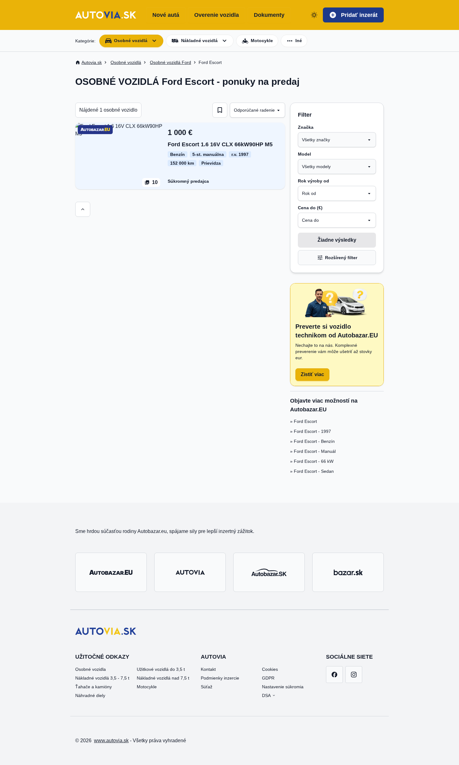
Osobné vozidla (90, 669)
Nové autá (165, 15)
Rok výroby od (313, 180)
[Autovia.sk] (190, 572)
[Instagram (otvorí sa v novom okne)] (353, 674)
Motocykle (147, 686)
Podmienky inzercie (220, 677)
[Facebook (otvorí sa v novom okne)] (334, 674)
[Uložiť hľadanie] (219, 110)
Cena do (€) (310, 207)
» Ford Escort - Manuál (313, 451)
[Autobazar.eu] (111, 572)
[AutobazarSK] (269, 572)
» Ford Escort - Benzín (312, 441)
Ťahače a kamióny (93, 686)
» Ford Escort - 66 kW (311, 461)
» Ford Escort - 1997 (310, 431)
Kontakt (208, 669)
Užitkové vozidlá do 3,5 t (161, 669)
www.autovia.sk (111, 740)
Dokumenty (269, 15)
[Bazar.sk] (348, 572)
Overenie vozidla (216, 15)
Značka (305, 127)
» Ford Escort (303, 421)
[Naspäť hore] (82, 209)
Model (304, 154)
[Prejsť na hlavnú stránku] (105, 15)
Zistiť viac (312, 374)
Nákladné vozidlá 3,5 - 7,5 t (102, 677)
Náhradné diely (90, 695)
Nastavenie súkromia (283, 686)
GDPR (268, 677)
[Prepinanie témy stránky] (314, 15)
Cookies (270, 669)
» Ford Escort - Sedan (312, 471)
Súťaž (206, 686)
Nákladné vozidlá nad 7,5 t (163, 677)
